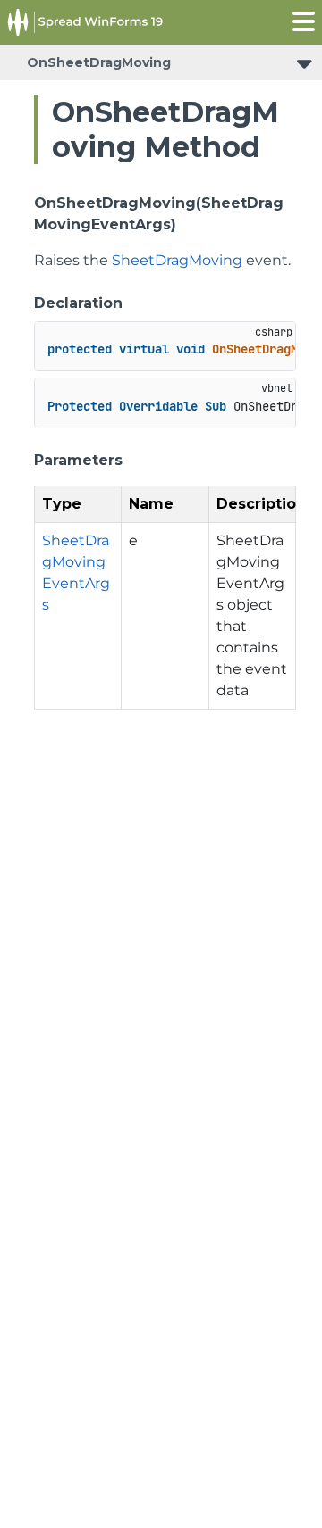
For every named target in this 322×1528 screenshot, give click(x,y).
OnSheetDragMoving (99, 62)
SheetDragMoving (177, 260)
